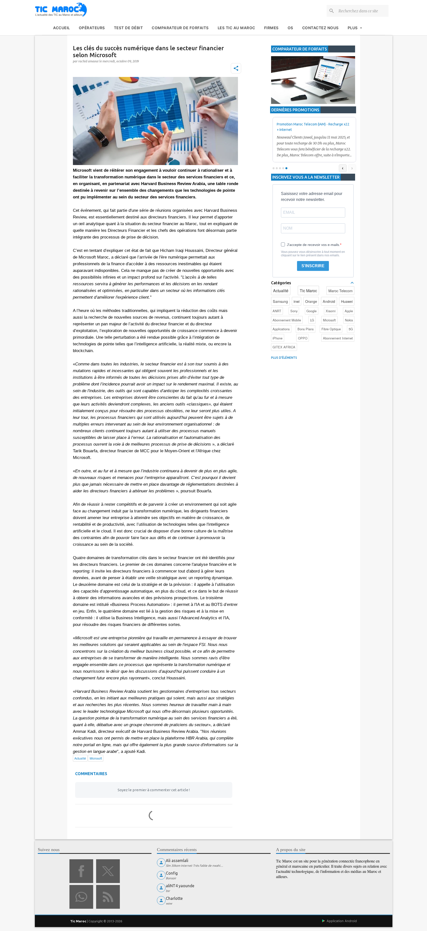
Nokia (349, 320)
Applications (281, 329)
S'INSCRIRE (312, 266)
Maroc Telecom (340, 290)
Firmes (271, 27)
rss (108, 897)
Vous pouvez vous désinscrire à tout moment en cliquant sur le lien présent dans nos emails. (313, 253)
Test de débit (128, 27)
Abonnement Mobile (287, 320)
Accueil (61, 27)
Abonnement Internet (338, 338)
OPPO (302, 338)
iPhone (277, 338)
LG (312, 320)
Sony (294, 311)
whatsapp (81, 897)
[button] (236, 68)
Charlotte (174, 898)
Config (172, 873)
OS (290, 27)
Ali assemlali (177, 860)
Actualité (280, 290)
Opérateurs (92, 27)
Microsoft (329, 320)
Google (311, 311)
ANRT (277, 311)
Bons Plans (306, 329)
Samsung (280, 301)
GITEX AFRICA (284, 347)
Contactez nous (320, 27)
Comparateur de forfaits (180, 27)
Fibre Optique (331, 329)
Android (329, 301)
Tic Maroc (308, 290)
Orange (311, 301)
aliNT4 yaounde (180, 885)
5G (351, 329)
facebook (81, 871)
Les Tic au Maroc (236, 27)
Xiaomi (331, 311)
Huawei (347, 301)
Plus (353, 27)
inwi (296, 301)
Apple (349, 311)
